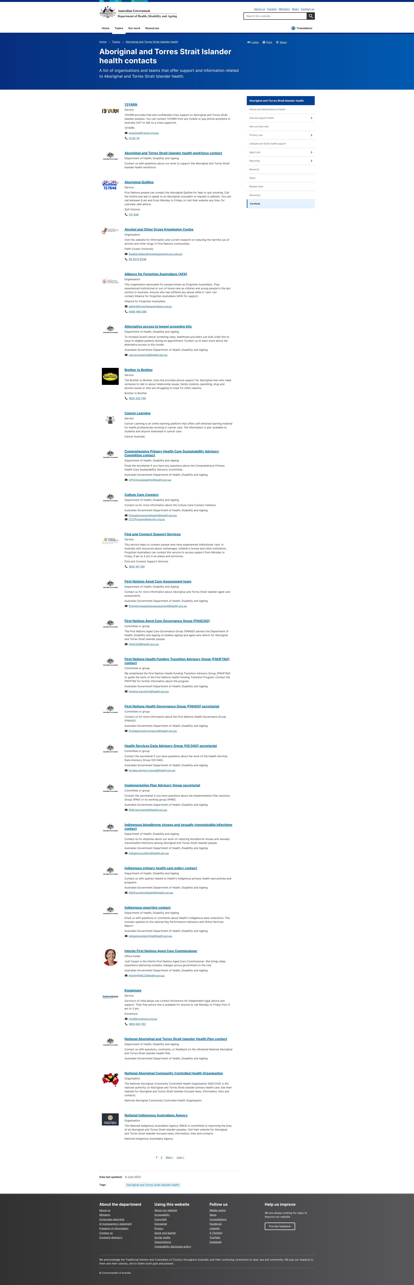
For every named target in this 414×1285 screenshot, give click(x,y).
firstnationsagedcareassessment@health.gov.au (158, 606)
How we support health (261, 117)
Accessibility (162, 1214)
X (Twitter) (216, 1233)
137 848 (134, 214)
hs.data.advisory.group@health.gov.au (152, 770)
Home (105, 28)
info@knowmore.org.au (143, 1018)
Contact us (307, 9)
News (295, 9)
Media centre (218, 1210)
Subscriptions (162, 1242)
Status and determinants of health (267, 109)
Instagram (216, 1242)
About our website (165, 1210)
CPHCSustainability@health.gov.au (150, 479)
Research (254, 169)
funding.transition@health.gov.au (149, 691)
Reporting (254, 160)
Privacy (158, 1228)
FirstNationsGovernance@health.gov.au (153, 731)
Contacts (255, 203)
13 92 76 (134, 138)
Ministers (284, 9)
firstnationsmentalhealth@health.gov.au (153, 515)
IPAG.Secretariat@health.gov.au (148, 809)
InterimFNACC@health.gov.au (147, 975)
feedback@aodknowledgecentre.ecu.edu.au (155, 254)
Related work (256, 186)
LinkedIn (215, 1228)
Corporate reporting (111, 1219)
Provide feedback (280, 1226)
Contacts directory (110, 1237)
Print (269, 42)
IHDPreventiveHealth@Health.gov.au (151, 892)
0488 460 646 (138, 311)
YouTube (215, 1237)
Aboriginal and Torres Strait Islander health (152, 41)
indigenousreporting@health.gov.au (150, 936)
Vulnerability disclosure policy (172, 1246)
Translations (304, 28)
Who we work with (259, 126)
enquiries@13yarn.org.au (144, 133)
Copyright (160, 1219)
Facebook (216, 1223)
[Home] (138, 12)
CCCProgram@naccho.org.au (147, 519)
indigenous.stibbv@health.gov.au (149, 853)
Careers (272, 9)
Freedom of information (113, 1228)
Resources (152, 28)
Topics (119, 28)
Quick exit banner (165, 1233)
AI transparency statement (115, 1223)
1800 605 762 (137, 1024)
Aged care (254, 152)
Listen (255, 42)
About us (259, 9)
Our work (134, 28)
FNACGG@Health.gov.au (144, 644)
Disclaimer (160, 1223)
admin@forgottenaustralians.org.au (150, 306)
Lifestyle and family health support (267, 143)
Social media (162, 1237)
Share (283, 42)
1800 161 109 (137, 566)
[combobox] (275, 16)
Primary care (256, 135)
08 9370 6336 (137, 259)
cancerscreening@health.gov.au (148, 355)
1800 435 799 (137, 398)
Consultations (218, 1219)
